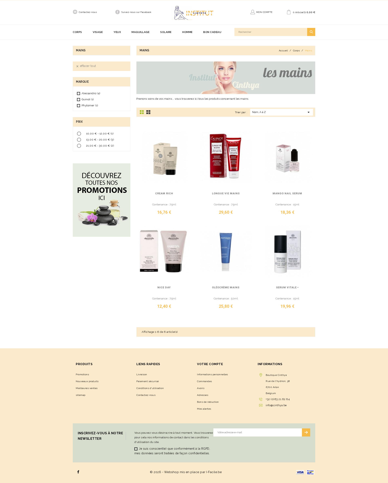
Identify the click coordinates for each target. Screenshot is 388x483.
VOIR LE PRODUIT (155, 213)
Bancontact (310, 472)
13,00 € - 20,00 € (100, 139)
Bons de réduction (208, 402)
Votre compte (210, 364)
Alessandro (91, 93)
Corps (77, 32)
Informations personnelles (212, 374)
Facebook (78, 472)
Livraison (141, 374)
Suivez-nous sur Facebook (136, 12)
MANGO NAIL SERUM (287, 193)
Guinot (88, 99)
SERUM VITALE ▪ (287, 287)
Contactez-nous (88, 12)
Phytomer (90, 105)
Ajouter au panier (186, 214)
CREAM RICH (164, 193)
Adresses (202, 395)
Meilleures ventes (87, 388)
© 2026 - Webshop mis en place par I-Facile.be (186, 472)
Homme (187, 32)
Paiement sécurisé (147, 381)
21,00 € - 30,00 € (100, 145)
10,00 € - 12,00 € (100, 133)
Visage (98, 32)
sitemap (80, 395)
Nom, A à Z (281, 112)
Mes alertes (204, 408)
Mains (81, 50)
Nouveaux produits (87, 381)
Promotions (82, 374)
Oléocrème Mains (225, 287)
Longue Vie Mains (226, 193)
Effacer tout (86, 66)
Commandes (204, 381)
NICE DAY (164, 287)
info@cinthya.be (276, 405)
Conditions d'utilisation (150, 388)
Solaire (166, 32)
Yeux (117, 32)
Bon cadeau (212, 32)
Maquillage (140, 32)
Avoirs (200, 388)
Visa (300, 472)
